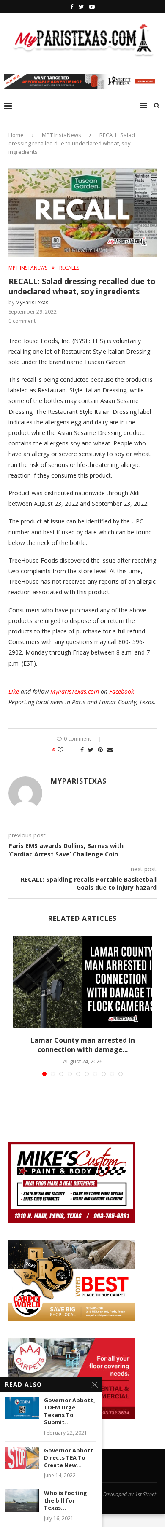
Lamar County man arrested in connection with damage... (82, 1045)
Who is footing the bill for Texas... (65, 1500)
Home (16, 135)
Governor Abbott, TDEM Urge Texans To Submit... (69, 1411)
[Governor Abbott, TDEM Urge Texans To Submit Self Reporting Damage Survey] (22, 1408)
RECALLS (69, 268)
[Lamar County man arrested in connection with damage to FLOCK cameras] (82, 982)
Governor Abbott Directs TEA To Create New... (69, 1458)
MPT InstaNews (61, 135)
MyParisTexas (32, 302)
